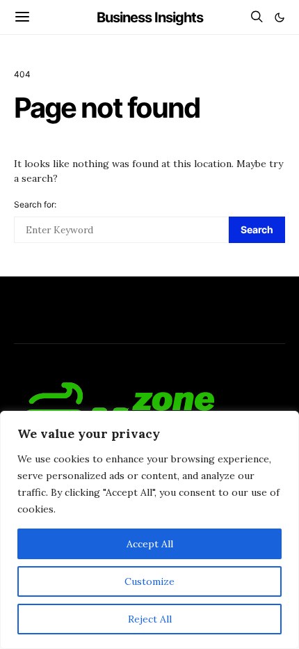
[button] (279, 17)
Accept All (150, 544)
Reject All (150, 619)
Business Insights (150, 17)
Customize (149, 581)
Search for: (35, 204)
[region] (149, 530)
